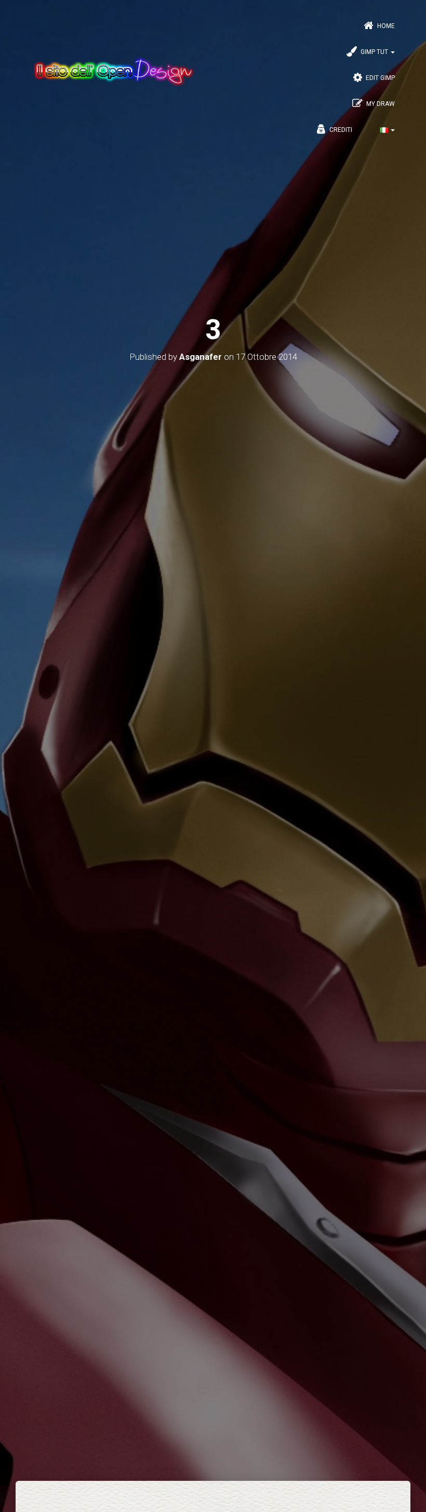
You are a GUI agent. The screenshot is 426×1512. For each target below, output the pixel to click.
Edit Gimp (379, 78)
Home (385, 26)
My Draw (380, 103)
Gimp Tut (374, 52)
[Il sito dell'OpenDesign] (113, 72)
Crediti (340, 129)
